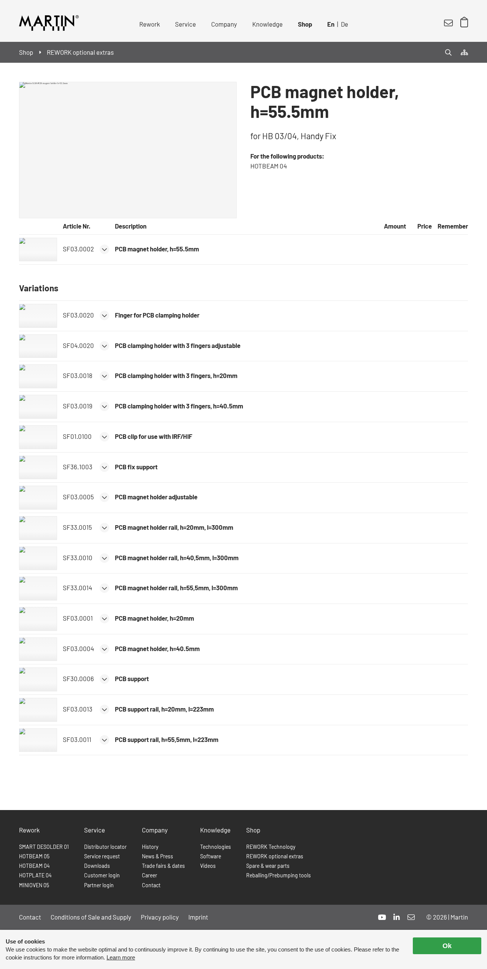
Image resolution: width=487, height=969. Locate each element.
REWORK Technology (270, 847)
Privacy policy (160, 917)
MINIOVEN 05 (34, 885)
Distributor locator (105, 847)
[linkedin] (397, 917)
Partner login (99, 885)
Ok (447, 946)
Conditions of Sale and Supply (91, 917)
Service (185, 24)
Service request (102, 856)
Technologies (215, 847)
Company (224, 24)
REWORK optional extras (274, 856)
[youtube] (382, 917)
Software (210, 856)
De (344, 24)
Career (149, 875)
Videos (208, 866)
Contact (151, 885)
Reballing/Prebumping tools (278, 875)
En (330, 24)
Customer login (102, 875)
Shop (305, 24)
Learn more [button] (121, 957)
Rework (149, 24)
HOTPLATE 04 (35, 875)
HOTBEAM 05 (34, 856)
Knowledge (267, 24)
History (150, 847)
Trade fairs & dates (163, 866)
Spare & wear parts (268, 866)
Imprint (198, 917)
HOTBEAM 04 (34, 866)
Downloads (97, 866)
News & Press (157, 856)
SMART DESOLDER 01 (44, 847)
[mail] (411, 917)
